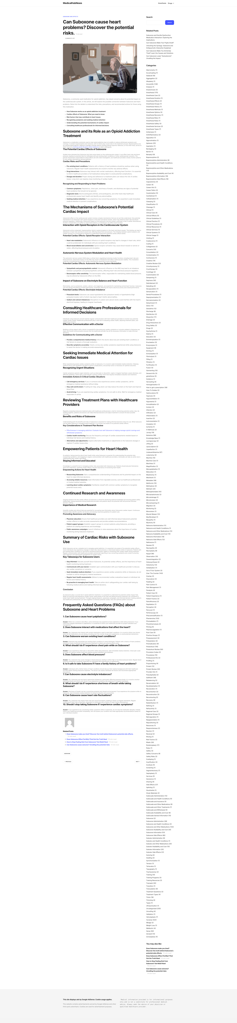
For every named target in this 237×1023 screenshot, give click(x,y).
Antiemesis (150, 132)
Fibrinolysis (150, 356)
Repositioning (151, 723)
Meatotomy (150, 475)
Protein (148, 666)
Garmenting (150, 370)
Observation (150, 556)
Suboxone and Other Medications (158, 827)
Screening (149, 768)
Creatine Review (152, 263)
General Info (150, 373)
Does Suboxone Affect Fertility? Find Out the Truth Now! (91, 739)
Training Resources (153, 880)
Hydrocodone (151, 393)
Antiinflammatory (152, 135)
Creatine (149, 261)
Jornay (148, 432)
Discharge (149, 311)
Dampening (150, 277)
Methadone (150, 486)
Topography (150, 869)
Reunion (149, 731)
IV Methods (150, 430)
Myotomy (149, 523)
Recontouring (151, 697)
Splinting (149, 787)
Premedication (151, 644)
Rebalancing (150, 680)
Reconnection (151, 692)
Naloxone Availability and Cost (156, 534)
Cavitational (150, 196)
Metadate (149, 480)
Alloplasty (149, 81)
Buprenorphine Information (155, 176)
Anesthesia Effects (152, 101)
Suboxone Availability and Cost (157, 830)
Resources (150, 725)
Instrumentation (151, 421)
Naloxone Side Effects (154, 539)
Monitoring (150, 508)
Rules (148, 748)
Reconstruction (151, 694)
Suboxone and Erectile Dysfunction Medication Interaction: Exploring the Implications (159, 37)
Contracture (150, 258)
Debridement (150, 283)
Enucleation (150, 342)
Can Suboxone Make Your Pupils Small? (160, 43)
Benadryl (149, 154)
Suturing (149, 855)
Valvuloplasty (151, 917)
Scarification (150, 762)
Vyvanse (149, 920)
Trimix (148, 897)
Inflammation (150, 416)
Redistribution (151, 703)
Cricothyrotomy (151, 266)
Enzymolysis (150, 345)
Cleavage (149, 207)
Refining (149, 706)
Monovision (150, 511)
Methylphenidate (152, 492)
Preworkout (150, 647)
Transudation (150, 889)
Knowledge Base (152, 438)
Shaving (149, 782)
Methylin (149, 489)
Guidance (149, 379)
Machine (149, 458)
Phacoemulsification (153, 615)
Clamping (149, 201)
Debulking (149, 286)
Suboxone (67, 753)
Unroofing (149, 911)
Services (149, 776)
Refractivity (150, 708)
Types (148, 903)
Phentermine (150, 618)
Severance (150, 779)
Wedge (148, 923)
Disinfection (150, 314)
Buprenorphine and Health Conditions (159, 163)
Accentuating (151, 73)
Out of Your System (153, 570)
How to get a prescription (155, 387)
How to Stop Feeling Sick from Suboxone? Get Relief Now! (92, 742)
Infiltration (149, 413)
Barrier (148, 152)
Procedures (150, 655)
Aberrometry (150, 70)
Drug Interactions (152, 323)
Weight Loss (150, 925)
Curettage (149, 272)
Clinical (148, 210)
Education (149, 337)
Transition (149, 886)
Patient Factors (151, 599)
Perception (150, 607)
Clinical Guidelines (152, 218)
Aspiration (149, 146)
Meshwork (149, 477)
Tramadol (149, 883)
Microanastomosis (152, 494)
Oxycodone (150, 579)
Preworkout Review (153, 649)
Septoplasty (150, 773)
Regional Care (151, 711)
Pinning (148, 627)
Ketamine (149, 435)
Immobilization (151, 404)
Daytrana (149, 280)
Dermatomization (152, 300)
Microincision (150, 500)
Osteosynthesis (151, 562)
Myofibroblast (151, 517)
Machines (149, 463)
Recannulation (151, 683)
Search (149, 17)
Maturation (150, 472)
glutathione (150, 376)
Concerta (149, 249)
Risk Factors (150, 739)
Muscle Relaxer (151, 514)
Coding (148, 244)
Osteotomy (150, 565)
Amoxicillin (150, 84)
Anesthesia (150, 92)
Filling (148, 359)
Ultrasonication (151, 906)
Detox (148, 306)
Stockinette (150, 790)
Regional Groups (152, 714)
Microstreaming (151, 503)
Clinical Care (150, 213)
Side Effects (150, 785)
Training (149, 875)
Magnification (151, 466)
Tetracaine (150, 866)
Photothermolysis (152, 624)
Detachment (150, 303)
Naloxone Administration (154, 525)
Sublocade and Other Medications (158, 804)
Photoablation (151, 621)
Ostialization (150, 568)
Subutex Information (153, 849)
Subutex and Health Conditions (157, 841)
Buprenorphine (151, 157)
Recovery (149, 700)
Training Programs (152, 877)
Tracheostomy (151, 872)
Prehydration (150, 641)
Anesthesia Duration (153, 98)
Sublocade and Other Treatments (158, 807)
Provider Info (150, 672)
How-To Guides (151, 390)
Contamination (151, 255)
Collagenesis (150, 246)
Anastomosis (150, 90)
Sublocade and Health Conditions (158, 799)
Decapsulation (151, 289)
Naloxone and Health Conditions (157, 528)
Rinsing (148, 737)
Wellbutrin (149, 928)
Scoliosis (149, 765)
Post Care (149, 632)
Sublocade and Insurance (155, 801)
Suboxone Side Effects (70, 16)
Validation (149, 914)
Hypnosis (149, 396)
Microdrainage (151, 497)
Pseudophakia (151, 675)
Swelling (149, 858)
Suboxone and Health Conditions (157, 824)
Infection (149, 410)
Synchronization (151, 861)
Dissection (150, 317)
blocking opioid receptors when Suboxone (86, 147)
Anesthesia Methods (153, 109)
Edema (148, 334)
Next (137, 761)
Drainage (149, 320)
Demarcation (150, 292)
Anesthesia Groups (153, 104)
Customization (151, 275)
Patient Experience (152, 596)
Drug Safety (150, 325)
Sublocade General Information (157, 815)
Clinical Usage (151, 235)
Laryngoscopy (151, 441)
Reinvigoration (151, 717)
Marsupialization (152, 469)
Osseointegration (152, 559)
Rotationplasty (151, 745)
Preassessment (151, 638)
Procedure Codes (152, 652)
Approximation (151, 140)
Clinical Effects (151, 216)
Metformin (149, 483)
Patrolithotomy (151, 601)
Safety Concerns (152, 753)
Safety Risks (150, 756)
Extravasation (151, 354)
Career (148, 185)
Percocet (149, 610)
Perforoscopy (151, 613)
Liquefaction (150, 449)
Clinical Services (152, 230)
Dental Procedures (152, 294)
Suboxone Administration (155, 821)
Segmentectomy (152, 770)
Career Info (150, 187)
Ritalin (148, 742)
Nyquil (148, 554)
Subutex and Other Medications (157, 844)
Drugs (148, 328)
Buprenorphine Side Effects (155, 179)
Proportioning (151, 663)
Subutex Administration (154, 838)
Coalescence (150, 241)
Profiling (149, 661)
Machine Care (151, 461)
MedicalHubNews (72, 3)
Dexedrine (149, 308)
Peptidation (150, 604)
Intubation (149, 424)
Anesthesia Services (153, 126)
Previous (68, 761)
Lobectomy (150, 455)
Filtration (149, 362)
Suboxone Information (154, 832)
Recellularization (152, 686)
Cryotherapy (150, 269)
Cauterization (151, 193)
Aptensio (149, 143)
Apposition (150, 138)
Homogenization (152, 384)
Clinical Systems (152, 232)
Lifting (148, 444)
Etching (149, 351)
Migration (149, 506)
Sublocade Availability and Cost (157, 813)
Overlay (149, 576)
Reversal (149, 734)
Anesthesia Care (152, 95)
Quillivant (149, 677)
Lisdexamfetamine (152, 452)
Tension (149, 863)
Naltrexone (150, 542)
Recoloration (150, 689)
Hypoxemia (150, 401)
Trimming (149, 900)
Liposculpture (151, 446)
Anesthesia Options (153, 112)
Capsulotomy (150, 182)
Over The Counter (152, 573)
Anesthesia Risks (152, 118)
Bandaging (150, 149)
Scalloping (149, 759)
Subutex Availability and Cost (156, 846)
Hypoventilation (151, 399)
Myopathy (149, 520)
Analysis (149, 87)
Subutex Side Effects (153, 852)
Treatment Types (152, 894)
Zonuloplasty (150, 937)
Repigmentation (151, 720)
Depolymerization (152, 297)
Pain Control (150, 585)
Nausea (149, 545)
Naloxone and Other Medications (157, 531)
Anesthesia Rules (152, 121)
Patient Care (150, 593)
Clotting (149, 238)
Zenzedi (149, 934)
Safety (148, 751)
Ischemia (149, 427)
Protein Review (151, 669)
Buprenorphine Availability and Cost (158, 173)
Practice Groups (151, 635)
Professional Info (152, 658)
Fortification (150, 365)
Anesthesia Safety (152, 123)
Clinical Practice (151, 221)
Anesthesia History (153, 107)
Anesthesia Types (152, 129)
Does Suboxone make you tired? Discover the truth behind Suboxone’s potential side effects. (159, 950)
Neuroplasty (150, 551)
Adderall (149, 76)
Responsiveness (152, 728)
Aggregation (150, 78)
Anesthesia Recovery (153, 115)
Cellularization (151, 199)
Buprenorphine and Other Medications (159, 168)
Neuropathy (150, 548)
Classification (151, 204)
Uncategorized (151, 908)
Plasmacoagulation (152, 630)
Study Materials (151, 793)
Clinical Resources (152, 227)
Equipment (150, 348)
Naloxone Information (153, 537)
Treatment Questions (153, 892)
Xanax (148, 931)
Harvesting (150, 382)
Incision (149, 407)
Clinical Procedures (153, 224)
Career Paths (150, 190)
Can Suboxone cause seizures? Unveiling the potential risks (93, 745)
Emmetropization (152, 339)
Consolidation (151, 252)
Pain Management (152, 587)
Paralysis (149, 590)
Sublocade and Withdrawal (155, 810)
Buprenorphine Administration (156, 160)
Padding (149, 582)
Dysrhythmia (150, 331)
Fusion (148, 368)
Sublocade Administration (155, 796)
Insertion (149, 418)
